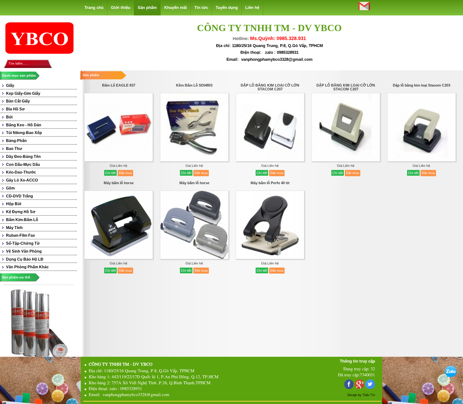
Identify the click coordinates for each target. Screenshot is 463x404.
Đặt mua (125, 173)
